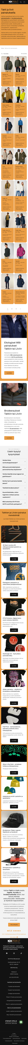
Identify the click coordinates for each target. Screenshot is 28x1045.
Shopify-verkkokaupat (14, 1036)
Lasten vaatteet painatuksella (14, 1011)
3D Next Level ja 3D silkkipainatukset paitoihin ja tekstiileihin (12, 547)
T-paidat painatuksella (14, 986)
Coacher (5, 135)
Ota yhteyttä (14, 924)
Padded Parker (19, 166)
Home (2, 48)
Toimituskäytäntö (8, 1040)
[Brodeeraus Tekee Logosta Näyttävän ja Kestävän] (14, 819)
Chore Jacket (6, 105)
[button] (3, 2)
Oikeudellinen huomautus (19, 1040)
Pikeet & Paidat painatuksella (14, 997)
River (4, 261)
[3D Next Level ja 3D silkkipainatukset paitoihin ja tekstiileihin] (14, 534)
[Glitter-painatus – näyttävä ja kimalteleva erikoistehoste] (14, 678)
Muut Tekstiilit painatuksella (14, 1014)
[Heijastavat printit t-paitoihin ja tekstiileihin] (14, 785)
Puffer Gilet (18, 230)
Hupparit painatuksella (14, 990)
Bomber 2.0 (5, 74)
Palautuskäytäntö (16, 1038)
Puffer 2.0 (5, 198)
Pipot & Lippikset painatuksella (14, 1004)
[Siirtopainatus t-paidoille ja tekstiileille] (14, 856)
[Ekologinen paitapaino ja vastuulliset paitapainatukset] (14, 571)
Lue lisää (9, 373)
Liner (4, 166)
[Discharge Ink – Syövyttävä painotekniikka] (14, 642)
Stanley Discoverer (20, 291)
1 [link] (7, 308)
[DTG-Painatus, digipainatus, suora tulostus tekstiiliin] (14, 607)
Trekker (4, 291)
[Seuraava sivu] (20, 309)
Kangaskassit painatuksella (14, 1000)
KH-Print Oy (14, 1035)
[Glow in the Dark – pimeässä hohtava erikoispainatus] (14, 753)
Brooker (17, 74)
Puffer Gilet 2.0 (6, 230)
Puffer (17, 198)
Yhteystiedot (14, 1043)
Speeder (18, 261)
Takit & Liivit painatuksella (14, 1007)
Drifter (17, 135)
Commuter (18, 105)
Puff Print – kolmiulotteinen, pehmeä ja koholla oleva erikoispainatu (12, 728)
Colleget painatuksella (14, 993)
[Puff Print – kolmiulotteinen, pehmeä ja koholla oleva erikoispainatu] (14, 715)
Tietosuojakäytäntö (7, 1038)
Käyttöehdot (24, 1038)
